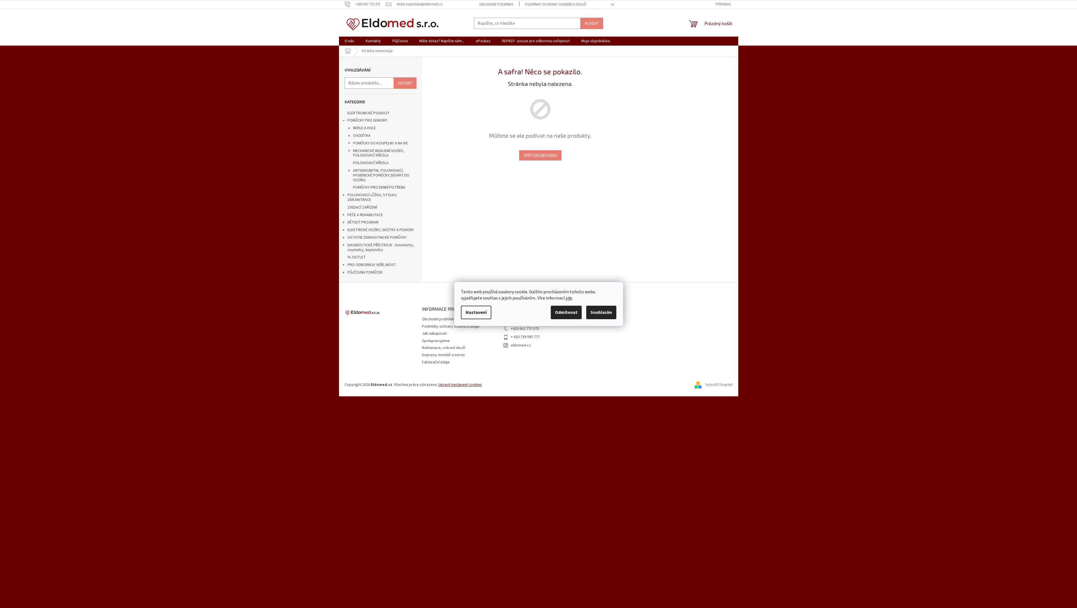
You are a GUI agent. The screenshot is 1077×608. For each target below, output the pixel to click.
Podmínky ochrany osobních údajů (555, 4)
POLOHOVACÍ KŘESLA (371, 163)
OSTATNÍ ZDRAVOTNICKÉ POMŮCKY (377, 237)
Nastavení (476, 312)
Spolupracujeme (436, 341)
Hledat (592, 23)
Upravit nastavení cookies (460, 385)
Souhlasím (601, 312)
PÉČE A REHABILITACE (365, 215)
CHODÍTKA (362, 135)
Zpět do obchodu (540, 155)
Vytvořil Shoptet (719, 385)
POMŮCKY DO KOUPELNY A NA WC (381, 143)
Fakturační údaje (436, 362)
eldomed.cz (521, 345)
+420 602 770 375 (525, 329)
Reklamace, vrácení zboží (443, 348)
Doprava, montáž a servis (443, 355)
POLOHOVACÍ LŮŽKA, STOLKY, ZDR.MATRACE (372, 197)
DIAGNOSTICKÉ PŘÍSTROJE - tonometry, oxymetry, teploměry (380, 247)
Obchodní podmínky (496, 4)
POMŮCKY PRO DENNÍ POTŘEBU (379, 187)
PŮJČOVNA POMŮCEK (365, 272)
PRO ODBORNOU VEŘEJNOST (371, 265)
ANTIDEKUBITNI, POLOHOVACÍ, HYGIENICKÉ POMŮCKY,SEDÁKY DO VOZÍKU (381, 175)
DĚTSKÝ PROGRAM (362, 222)
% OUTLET (356, 257)
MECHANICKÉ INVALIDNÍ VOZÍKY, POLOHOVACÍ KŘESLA (378, 153)
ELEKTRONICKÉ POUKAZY (368, 113)
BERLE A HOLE (364, 128)
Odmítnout (566, 312)
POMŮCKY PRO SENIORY (367, 120)
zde (568, 298)
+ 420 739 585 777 (525, 337)
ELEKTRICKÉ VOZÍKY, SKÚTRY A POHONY (380, 230)
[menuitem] (349, 41)
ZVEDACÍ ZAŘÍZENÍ (362, 207)
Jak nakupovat (434, 333)
